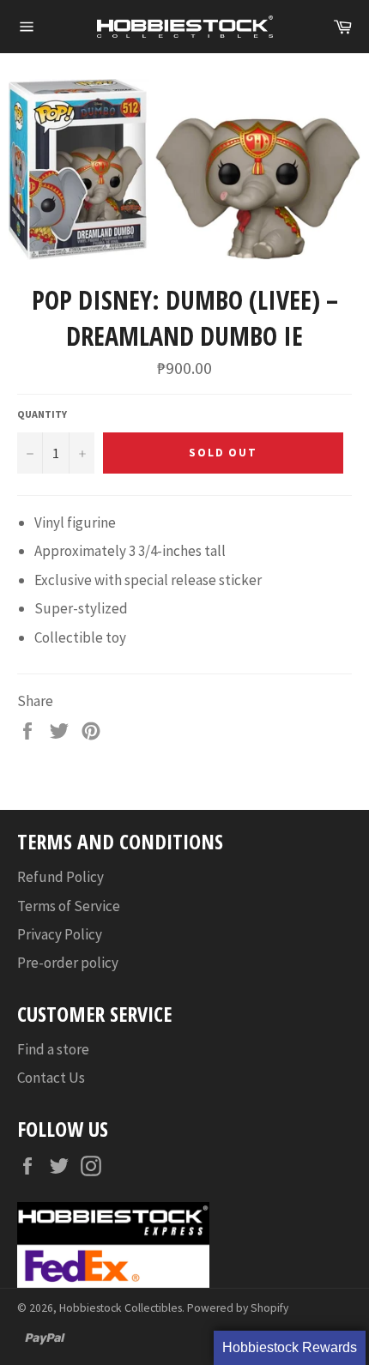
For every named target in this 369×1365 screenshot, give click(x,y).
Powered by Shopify (237, 1308)
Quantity (42, 414)
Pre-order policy (67, 962)
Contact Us (51, 1077)
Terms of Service (68, 906)
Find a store (53, 1049)
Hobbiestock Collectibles (120, 1308)
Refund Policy (60, 876)
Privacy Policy (59, 934)
